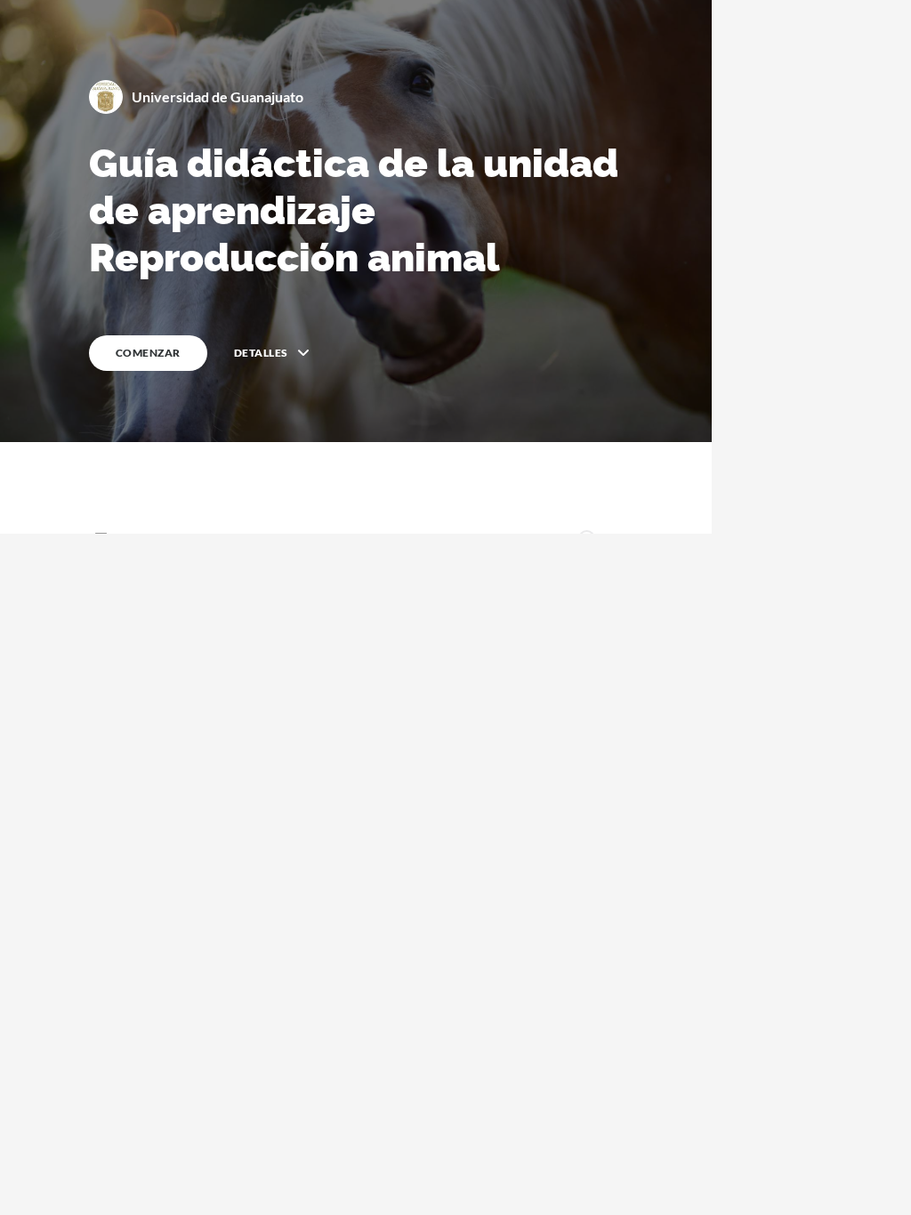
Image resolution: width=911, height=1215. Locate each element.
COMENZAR (148, 352)
